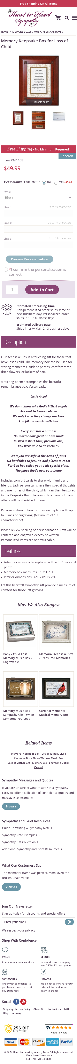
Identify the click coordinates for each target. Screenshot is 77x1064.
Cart (56, 17)
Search (65, 17)
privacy (30, 930)
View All (11, 887)
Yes (65, 182)
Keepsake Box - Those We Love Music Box (38, 758)
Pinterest (23, 1002)
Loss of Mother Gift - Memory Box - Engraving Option (39, 763)
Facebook (16, 1002)
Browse (11, 806)
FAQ (66, 1009)
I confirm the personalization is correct (37, 272)
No (49, 182)
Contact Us (54, 1009)
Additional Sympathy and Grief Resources (30, 849)
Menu (73, 17)
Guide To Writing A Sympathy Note (26, 828)
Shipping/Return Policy (16, 1009)
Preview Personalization (29, 259)
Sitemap (16, 1013)
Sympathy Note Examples (19, 835)
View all (38, 767)
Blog (5, 1013)
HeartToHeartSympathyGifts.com (29, 17)
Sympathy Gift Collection (19, 842)
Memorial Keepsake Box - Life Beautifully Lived (38, 753)
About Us (38, 1009)
